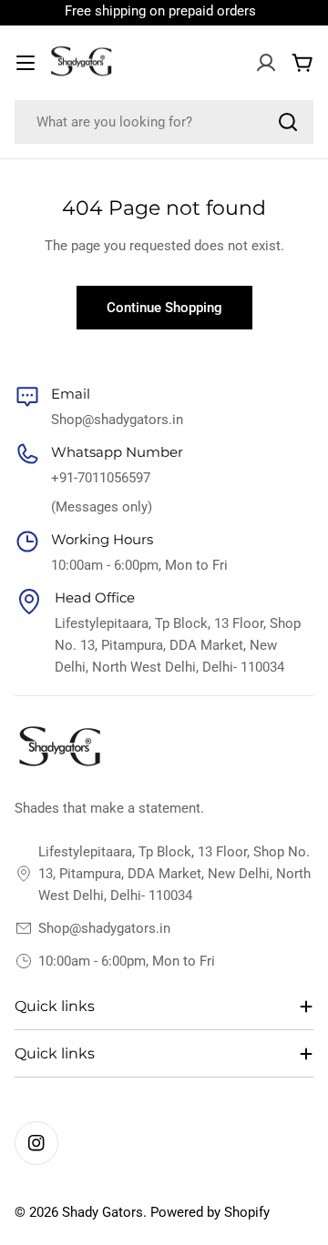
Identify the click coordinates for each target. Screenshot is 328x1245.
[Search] (288, 122)
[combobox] (164, 122)
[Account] (266, 63)
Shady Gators (102, 1212)
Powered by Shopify (210, 1212)
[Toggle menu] (25, 63)
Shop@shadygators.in (104, 928)
